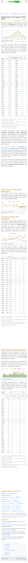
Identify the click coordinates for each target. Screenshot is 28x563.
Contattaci (6, 554)
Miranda (19, 507)
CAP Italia (6, 548)
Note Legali (6, 544)
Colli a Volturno (6, 509)
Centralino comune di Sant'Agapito (10, 536)
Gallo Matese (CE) (7, 501)
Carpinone (11, 503)
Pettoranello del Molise (8, 497)
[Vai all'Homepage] (14, 1)
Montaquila (17, 501)
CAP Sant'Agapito (6, 528)
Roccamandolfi (6, 511)
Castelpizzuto (6, 499)
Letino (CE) (17, 505)
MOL (7, 14)
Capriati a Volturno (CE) (8, 507)
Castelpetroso (21, 503)
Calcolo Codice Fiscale (9, 550)
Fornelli (4, 503)
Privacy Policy (7, 546)
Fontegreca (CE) (7, 505)
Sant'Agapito (15, 14)
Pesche (14, 499)
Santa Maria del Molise (18, 511)
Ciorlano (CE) (16, 509)
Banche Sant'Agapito (7, 525)
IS (10, 14)
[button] (26, 1)
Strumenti (6, 552)
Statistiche (23, 14)
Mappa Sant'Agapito (7, 532)
